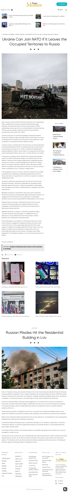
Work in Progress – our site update (47, 457)
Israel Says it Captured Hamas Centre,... (58, 136)
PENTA (3, 463)
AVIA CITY (17, 471)
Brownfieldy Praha (33, 472)
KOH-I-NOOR (18, 466)
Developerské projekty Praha (32, 457)
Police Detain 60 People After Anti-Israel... (48, 287)
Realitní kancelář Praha (33, 475)
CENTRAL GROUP (6, 458)
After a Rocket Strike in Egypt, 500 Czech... (49, 316)
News (17, 254)
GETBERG (4, 471)
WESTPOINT (18, 473)
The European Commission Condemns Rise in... (59, 153)
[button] (61, 4)
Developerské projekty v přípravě (33, 469)
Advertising (45, 464)
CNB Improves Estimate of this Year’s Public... (57, 169)
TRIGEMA (4, 461)
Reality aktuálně (33, 463)
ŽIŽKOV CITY (18, 461)
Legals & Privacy (46, 467)
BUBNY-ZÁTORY (19, 464)
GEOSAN (4, 468)
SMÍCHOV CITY (18, 459)
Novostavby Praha (33, 460)
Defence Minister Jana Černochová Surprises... (16, 316)
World (20, 254)
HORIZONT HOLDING (7, 473)
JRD (3, 476)
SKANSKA (4, 466)
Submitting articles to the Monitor (47, 470)
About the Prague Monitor (46, 461)
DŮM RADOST (18, 476)
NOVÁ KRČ (17, 469)
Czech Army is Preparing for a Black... (54, 16)
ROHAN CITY (18, 456)
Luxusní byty (32, 465)
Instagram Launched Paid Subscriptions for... (15, 287)
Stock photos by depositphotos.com (47, 474)
